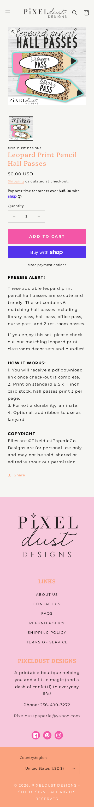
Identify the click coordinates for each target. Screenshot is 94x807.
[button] (8, 13)
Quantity (16, 206)
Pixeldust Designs (54, 785)
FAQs (47, 613)
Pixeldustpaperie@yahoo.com (47, 715)
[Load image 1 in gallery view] (21, 128)
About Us (47, 594)
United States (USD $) (44, 768)
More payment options (47, 265)
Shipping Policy (47, 632)
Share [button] (19, 475)
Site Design (32, 792)
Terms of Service (47, 642)
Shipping (16, 181)
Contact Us (47, 604)
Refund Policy (47, 623)
